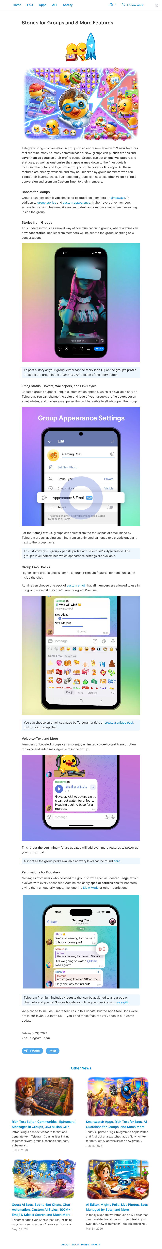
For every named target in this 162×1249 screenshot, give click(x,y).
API (54, 5)
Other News (81, 1068)
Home (17, 5)
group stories (46, 202)
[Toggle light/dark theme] (156, 5)
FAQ (30, 5)
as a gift (122, 1002)
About (65, 1244)
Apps (42, 5)
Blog (75, 1244)
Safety (68, 5)
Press (85, 1244)
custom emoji (76, 585)
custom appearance (76, 202)
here (117, 861)
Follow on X (134, 5)
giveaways (117, 198)
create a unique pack (119, 722)
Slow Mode (91, 887)
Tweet (52, 1050)
